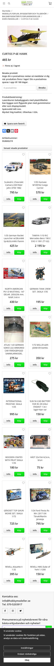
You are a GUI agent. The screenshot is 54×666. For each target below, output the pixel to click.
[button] (19, 199)
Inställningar (27, 647)
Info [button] (8, 199)
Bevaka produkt (10, 73)
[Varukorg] (50, 3)
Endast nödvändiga (27, 654)
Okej (27, 660)
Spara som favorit (15, 123)
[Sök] (9, 3)
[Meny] (3, 3)
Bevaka (42, 87)
